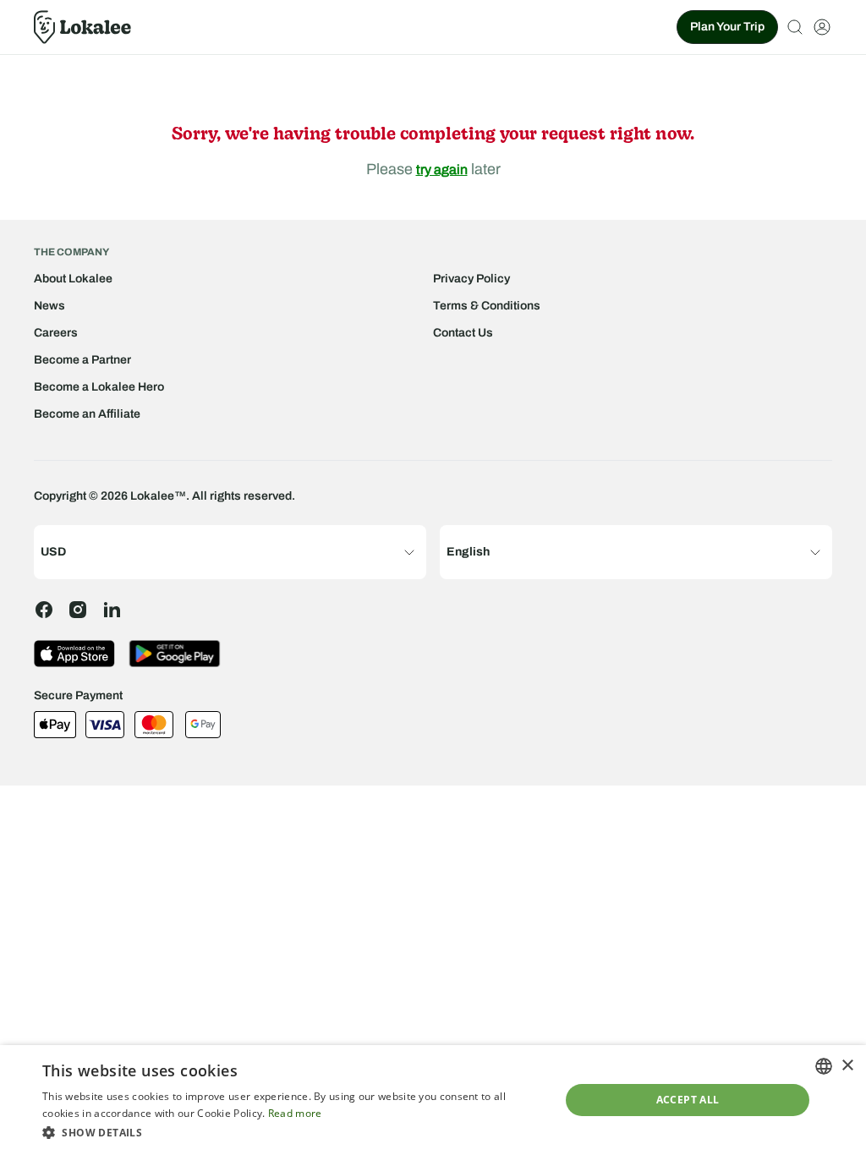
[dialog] (433, 1100)
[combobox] (823, 1066)
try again (442, 169)
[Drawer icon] (822, 27)
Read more (295, 1113)
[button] (293, 1132)
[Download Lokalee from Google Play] (175, 653)
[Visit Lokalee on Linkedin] (111, 609)
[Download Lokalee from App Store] (74, 653)
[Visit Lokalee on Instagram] (78, 609)
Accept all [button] (688, 1099)
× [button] (847, 1065)
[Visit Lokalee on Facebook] (44, 609)
